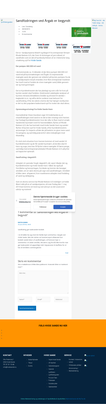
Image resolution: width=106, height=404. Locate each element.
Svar (66, 253)
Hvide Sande (36, 60)
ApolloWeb (61, 399)
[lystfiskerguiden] (7, 21)
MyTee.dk (82, 399)
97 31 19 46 (10, 364)
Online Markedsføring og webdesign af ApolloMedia (38, 399)
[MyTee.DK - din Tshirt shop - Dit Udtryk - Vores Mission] (98, 24)
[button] (92, 9)
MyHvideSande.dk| (72, 399)
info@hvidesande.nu (9, 367)
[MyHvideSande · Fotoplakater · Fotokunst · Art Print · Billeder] (24, 46)
